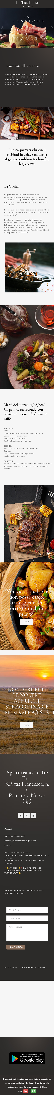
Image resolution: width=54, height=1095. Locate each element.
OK (33, 1091)
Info (25, 1091)
